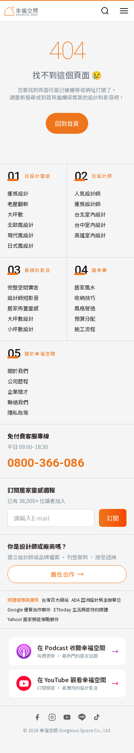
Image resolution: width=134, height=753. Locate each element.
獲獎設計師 (87, 204)
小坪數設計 (20, 329)
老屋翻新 (17, 204)
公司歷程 (17, 381)
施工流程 (84, 329)
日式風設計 (20, 245)
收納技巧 (84, 297)
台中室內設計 (90, 224)
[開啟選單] (124, 11)
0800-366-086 (45, 463)
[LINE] (82, 717)
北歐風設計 (20, 224)
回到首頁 (67, 123)
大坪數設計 (20, 318)
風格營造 (84, 308)
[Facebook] (37, 717)
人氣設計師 (87, 193)
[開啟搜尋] (104, 10)
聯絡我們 (17, 402)
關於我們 (17, 370)
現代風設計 (20, 235)
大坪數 (15, 214)
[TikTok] (96, 717)
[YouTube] (67, 717)
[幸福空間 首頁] (21, 11)
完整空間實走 (23, 287)
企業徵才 (17, 391)
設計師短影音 (23, 297)
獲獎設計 (17, 193)
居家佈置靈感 (23, 308)
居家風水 (84, 287)
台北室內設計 (90, 214)
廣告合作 (62, 574)
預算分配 (84, 318)
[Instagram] (52, 717)
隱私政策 (17, 412)
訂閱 (113, 517)
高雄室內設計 (90, 235)
